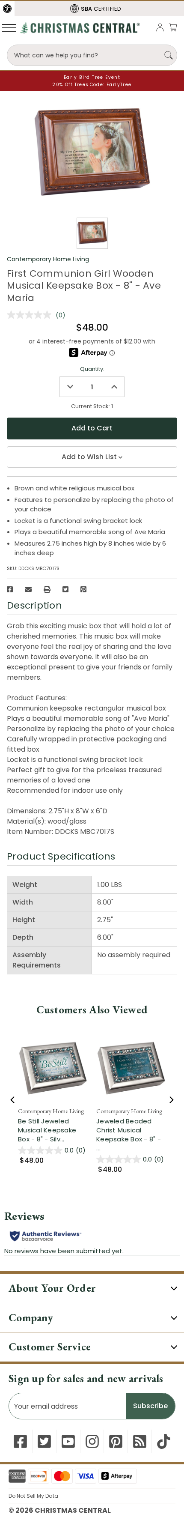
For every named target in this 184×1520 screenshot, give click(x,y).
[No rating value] (31, 314)
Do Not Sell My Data (33, 1495)
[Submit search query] (168, 55)
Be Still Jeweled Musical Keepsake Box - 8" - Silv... (47, 1130)
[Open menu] (9, 27)
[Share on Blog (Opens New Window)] (139, 1441)
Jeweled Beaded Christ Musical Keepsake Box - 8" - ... (128, 1135)
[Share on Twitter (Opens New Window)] (65, 589)
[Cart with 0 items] (173, 27)
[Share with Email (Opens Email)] (28, 589)
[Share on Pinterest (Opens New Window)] (83, 589)
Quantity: (92, 369)
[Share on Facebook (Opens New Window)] (10, 589)
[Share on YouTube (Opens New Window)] (68, 1441)
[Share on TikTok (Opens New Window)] (163, 1441)
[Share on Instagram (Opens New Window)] (92, 1441)
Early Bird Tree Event (92, 77)
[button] (7, 8)
